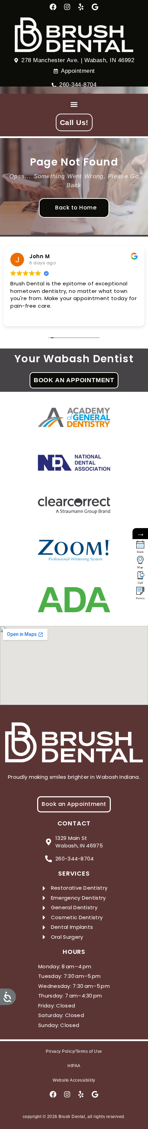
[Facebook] (53, 6)
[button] (74, 104)
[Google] (95, 6)
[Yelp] (80, 6)
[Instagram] (67, 6)
